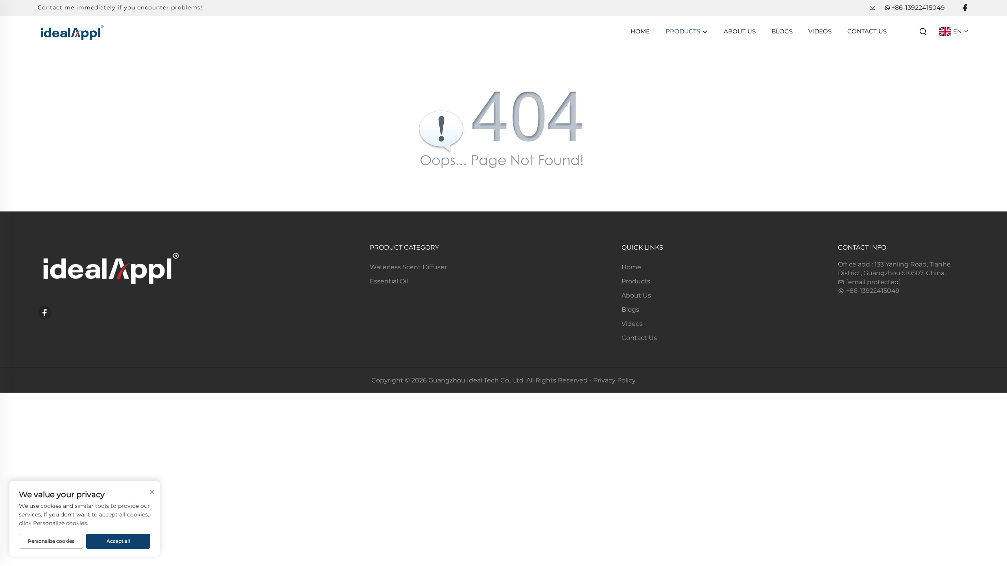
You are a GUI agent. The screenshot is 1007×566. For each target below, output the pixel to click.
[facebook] (965, 8)
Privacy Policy (614, 380)
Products (684, 31)
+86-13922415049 (918, 7)
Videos (820, 31)
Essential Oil (389, 281)
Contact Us (867, 31)
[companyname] (71, 31)
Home (640, 31)
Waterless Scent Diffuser (408, 267)
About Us (740, 31)
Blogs (782, 31)
